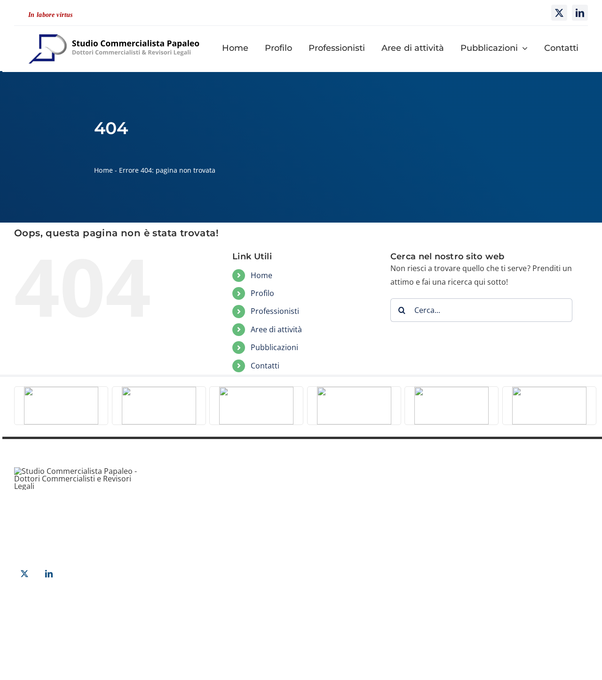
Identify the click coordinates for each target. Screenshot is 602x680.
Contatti (265, 365)
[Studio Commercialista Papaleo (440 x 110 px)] (114, 29)
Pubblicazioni (274, 347)
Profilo (262, 293)
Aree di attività (276, 329)
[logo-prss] (451, 390)
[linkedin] (580, 13)
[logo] (549, 390)
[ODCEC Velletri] (256, 390)
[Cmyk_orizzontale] (159, 390)
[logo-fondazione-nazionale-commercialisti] (354, 390)
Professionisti (275, 311)
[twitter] (559, 13)
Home (103, 170)
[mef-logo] (61, 390)
